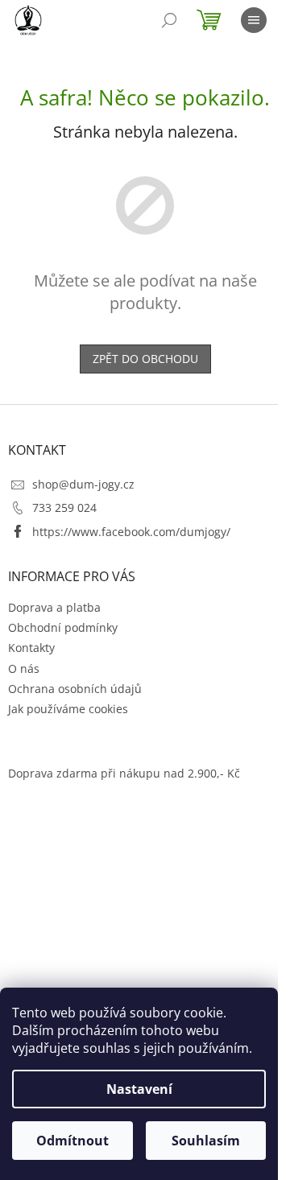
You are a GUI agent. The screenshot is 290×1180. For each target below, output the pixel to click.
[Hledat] (169, 20)
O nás (23, 668)
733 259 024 (64, 507)
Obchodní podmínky (63, 627)
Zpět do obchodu (145, 358)
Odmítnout (72, 1140)
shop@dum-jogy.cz (83, 484)
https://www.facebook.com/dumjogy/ (131, 531)
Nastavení (139, 1089)
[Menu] (254, 20)
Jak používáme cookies (68, 708)
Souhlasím (206, 1140)
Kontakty (31, 647)
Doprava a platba (54, 607)
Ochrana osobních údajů (75, 688)
